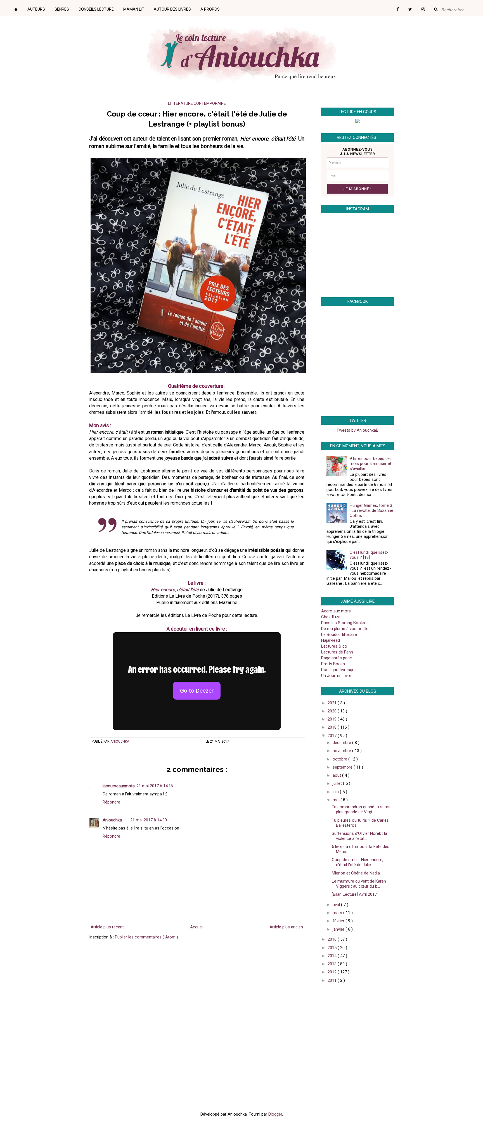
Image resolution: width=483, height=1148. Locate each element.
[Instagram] (427, 7)
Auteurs (36, 9)
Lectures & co (334, 646)
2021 (333, 702)
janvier (339, 929)
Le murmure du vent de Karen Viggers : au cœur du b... (359, 884)
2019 (333, 719)
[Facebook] (401, 7)
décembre (342, 742)
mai (336, 799)
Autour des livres (172, 9)
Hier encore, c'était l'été (175, 589)
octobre (340, 759)
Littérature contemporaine (197, 103)
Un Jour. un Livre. (336, 675)
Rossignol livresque (339, 669)
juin (336, 791)
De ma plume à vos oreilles (346, 628)
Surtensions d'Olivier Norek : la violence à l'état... (359, 836)
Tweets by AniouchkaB (357, 430)
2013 (333, 963)
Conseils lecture (96, 9)
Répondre (111, 802)
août (337, 775)
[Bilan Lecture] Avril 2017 (354, 894)
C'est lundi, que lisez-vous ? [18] (369, 555)
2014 (333, 955)
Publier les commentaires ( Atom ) (146, 937)
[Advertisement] (356, 1027)
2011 (333, 980)
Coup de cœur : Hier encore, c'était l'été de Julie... (357, 862)
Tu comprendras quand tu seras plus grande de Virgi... (361, 809)
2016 (333, 939)
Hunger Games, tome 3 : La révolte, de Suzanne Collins (371, 510)
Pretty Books (333, 663)
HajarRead (330, 640)
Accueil (196, 927)
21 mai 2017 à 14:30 (148, 820)
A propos (210, 9)
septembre (343, 767)
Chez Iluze (330, 616)
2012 (333, 972)
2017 (333, 735)
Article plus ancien (286, 927)
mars (338, 912)
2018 (333, 727)
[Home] (20, 7)
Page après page (336, 657)
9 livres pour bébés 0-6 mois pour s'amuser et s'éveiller (371, 463)
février (339, 920)
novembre (342, 750)
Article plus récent (107, 927)
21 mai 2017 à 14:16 (154, 785)
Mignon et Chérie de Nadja (356, 873)
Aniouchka (119, 741)
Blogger (275, 1114)
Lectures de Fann (337, 652)
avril (337, 904)
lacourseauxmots (119, 785)
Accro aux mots (336, 611)
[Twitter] (414, 7)
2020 (333, 711)
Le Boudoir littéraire (339, 634)
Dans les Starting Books (343, 622)
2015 (333, 947)
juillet (338, 783)
